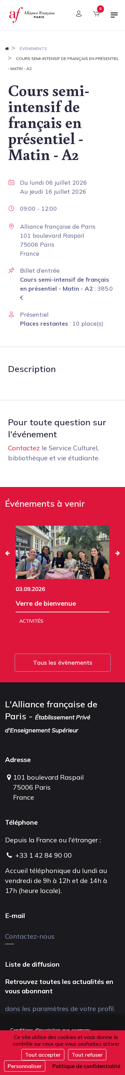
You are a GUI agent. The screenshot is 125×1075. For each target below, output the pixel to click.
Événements (33, 48)
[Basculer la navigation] (114, 17)
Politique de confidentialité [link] (86, 1066)
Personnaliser (25, 1066)
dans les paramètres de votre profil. (60, 1008)
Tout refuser (87, 1054)
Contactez (24, 448)
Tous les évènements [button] (62, 662)
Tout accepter (43, 1054)
